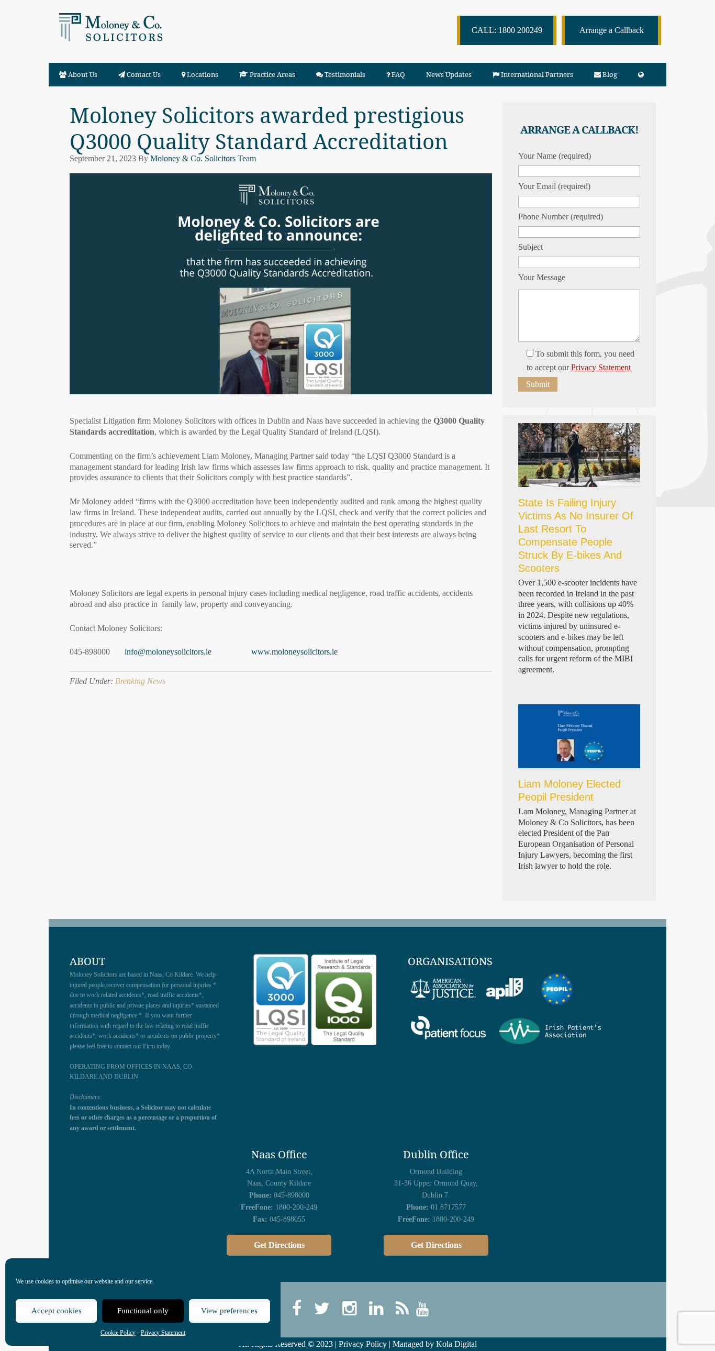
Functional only (143, 1310)
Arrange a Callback (611, 30)
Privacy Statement (163, 1332)
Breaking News (140, 681)
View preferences (229, 1310)
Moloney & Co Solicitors (131, 36)
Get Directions (279, 1245)
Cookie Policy (118, 1332)
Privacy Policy (363, 1343)
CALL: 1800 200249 (507, 30)
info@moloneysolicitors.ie (168, 651)
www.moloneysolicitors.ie (294, 651)
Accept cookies (56, 1310)
